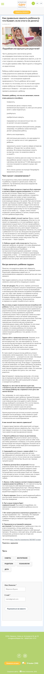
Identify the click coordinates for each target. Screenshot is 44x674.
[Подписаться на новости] (16, 606)
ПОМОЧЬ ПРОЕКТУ (22, 12)
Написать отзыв (12, 663)
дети (7, 569)
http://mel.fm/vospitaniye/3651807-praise (25, 540)
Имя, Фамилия (10, 585)
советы (8, 558)
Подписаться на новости (16, 609)
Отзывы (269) (32, 663)
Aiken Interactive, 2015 (29, 672)
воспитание (22, 558)
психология (24, 564)
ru (33, 3)
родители (9, 564)
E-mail (7, 595)
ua (37, 3)
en (41, 3)
